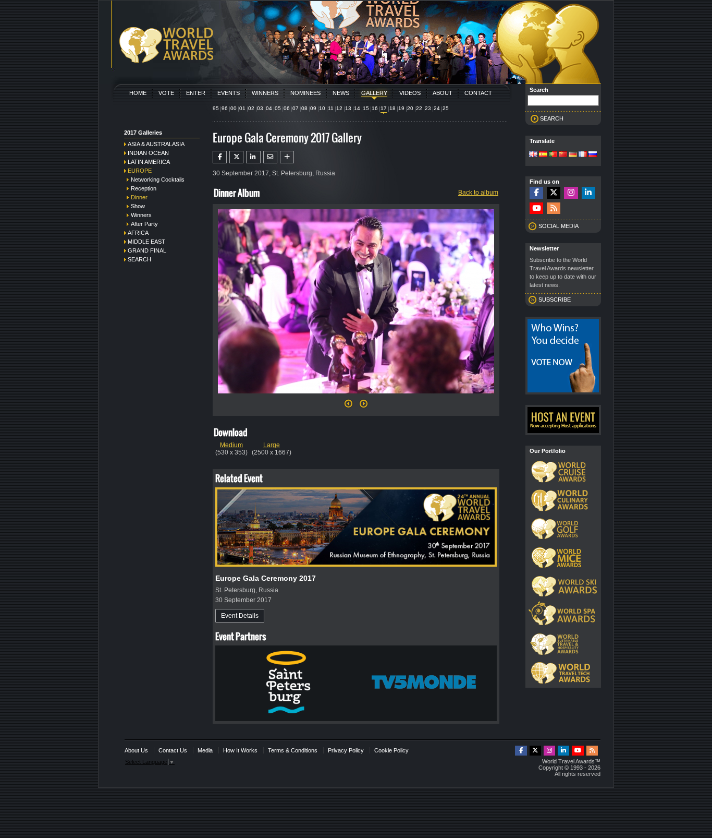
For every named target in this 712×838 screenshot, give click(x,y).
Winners (265, 93)
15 (366, 108)
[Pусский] (592, 155)
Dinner (139, 197)
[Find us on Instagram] (571, 193)
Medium (231, 445)
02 (251, 108)
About (442, 93)
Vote (166, 93)
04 (269, 108)
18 (392, 108)
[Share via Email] (270, 157)
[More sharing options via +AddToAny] (286, 157)
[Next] (356, 396)
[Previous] (348, 406)
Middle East (146, 241)
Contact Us (172, 750)
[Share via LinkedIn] (253, 157)
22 (419, 108)
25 (446, 108)
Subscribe (554, 299)
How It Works (240, 750)
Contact (478, 93)
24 (437, 108)
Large (271, 445)
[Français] (583, 155)
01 (242, 108)
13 (348, 108)
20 (410, 108)
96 (225, 108)
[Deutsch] (573, 155)
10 (322, 108)
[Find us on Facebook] (536, 193)
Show (138, 206)
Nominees (305, 93)
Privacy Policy (346, 750)
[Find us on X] (553, 193)
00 (233, 108)
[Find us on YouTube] (536, 208)
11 (331, 108)
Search (139, 259)
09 (313, 108)
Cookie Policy (391, 750)
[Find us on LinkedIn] (588, 193)
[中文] (563, 155)
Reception (143, 188)
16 (375, 108)
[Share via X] (236, 157)
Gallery (374, 93)
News (341, 93)
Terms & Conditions (292, 750)
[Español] (543, 155)
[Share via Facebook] (219, 157)
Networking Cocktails (158, 179)
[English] (533, 155)
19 (401, 108)
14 (357, 108)
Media (205, 750)
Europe (140, 170)
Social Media (558, 226)
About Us (136, 750)
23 (428, 108)
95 (216, 108)
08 (304, 108)
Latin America (149, 162)
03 (260, 108)
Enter (195, 93)
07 (295, 108)
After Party (144, 224)
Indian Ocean (148, 153)
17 (383, 108)
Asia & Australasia (156, 144)
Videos (410, 93)
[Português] (553, 155)
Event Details (240, 615)
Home (137, 93)
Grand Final (147, 250)
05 (278, 108)
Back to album (478, 192)
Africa (138, 233)
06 (287, 108)
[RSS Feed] (553, 208)
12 (339, 108)
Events (228, 93)
